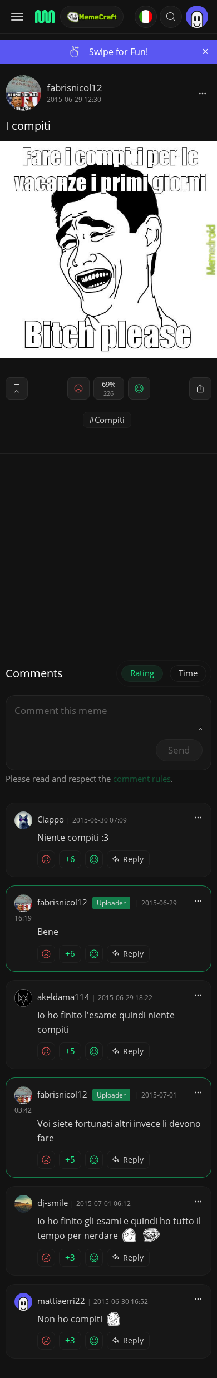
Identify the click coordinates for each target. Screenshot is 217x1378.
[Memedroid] (44, 16)
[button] (171, 17)
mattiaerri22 (61, 1300)
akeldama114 (63, 996)
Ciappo (50, 819)
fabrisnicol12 (74, 87)
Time (188, 672)
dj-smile (52, 1202)
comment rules (142, 778)
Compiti (110, 419)
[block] (202, 93)
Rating (142, 672)
